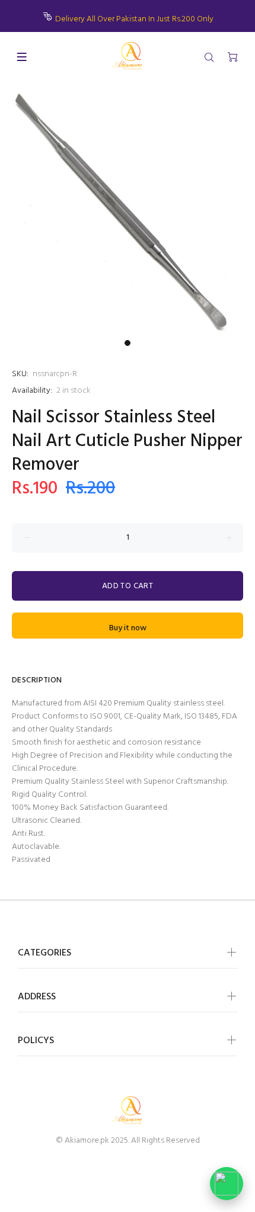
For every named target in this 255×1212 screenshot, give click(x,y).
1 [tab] (127, 343)
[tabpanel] (127, 208)
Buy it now (127, 628)
